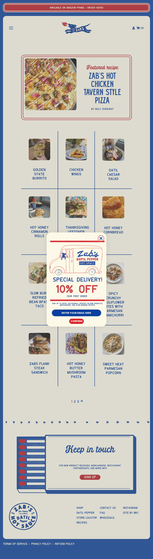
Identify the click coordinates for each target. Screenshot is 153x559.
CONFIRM (76, 321)
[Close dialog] (101, 238)
